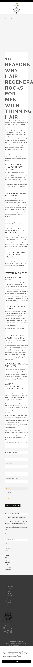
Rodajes (9, 602)
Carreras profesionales (9, 600)
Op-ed (6, 553)
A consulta (8, 495)
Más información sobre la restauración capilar (15, 498)
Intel (6, 546)
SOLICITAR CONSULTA (13, 505)
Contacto (9, 593)
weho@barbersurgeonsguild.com (16, 645)
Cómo (6, 543)
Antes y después (9, 586)
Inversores (9, 604)
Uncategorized (8, 569)
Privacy (20, 664)
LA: (13, 3)
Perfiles (6, 557)
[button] (30, 648)
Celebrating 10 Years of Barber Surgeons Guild (14, 517)
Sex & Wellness (8, 567)
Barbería (9, 588)
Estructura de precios (9, 590)
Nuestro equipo (9, 595)
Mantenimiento (8, 548)
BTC (9, 591)
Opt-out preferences (14, 664)
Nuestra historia (9, 597)
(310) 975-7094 (17, 3)
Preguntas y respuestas (9, 560)
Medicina (7, 550)
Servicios (19, 55)
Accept (16, 661)
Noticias (9, 598)
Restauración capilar (9, 584)
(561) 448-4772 (17, 5)
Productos (7, 555)
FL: (13, 5)
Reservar (9, 605)
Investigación (7, 562)
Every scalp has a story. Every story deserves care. (15, 532)
